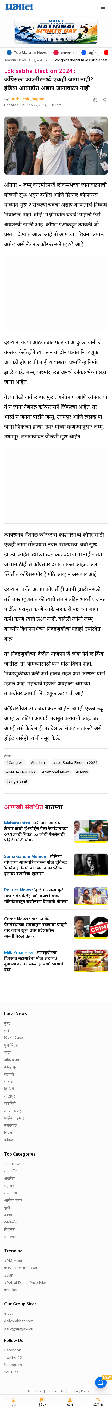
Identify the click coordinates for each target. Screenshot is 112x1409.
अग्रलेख (9, 1178)
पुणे (6, 1030)
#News (82, 771)
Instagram (13, 1364)
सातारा (8, 1081)
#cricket (11, 1289)
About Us (34, 1391)
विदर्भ (8, 1132)
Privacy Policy (80, 1391)
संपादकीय (11, 1171)
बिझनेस (9, 1229)
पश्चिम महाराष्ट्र (14, 1117)
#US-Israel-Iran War (21, 1267)
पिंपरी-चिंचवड (13, 1037)
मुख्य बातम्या (41, 60)
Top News (12, 1163)
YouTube (11, 1371)
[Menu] (103, 7)
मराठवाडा (10, 1125)
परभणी (9, 1074)
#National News (56, 771)
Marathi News (15, 60)
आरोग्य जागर (13, 1200)
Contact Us (55, 1391)
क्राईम (8, 1214)
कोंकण (9, 1139)
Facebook (12, 1350)
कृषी (7, 1207)
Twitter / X (13, 1357)
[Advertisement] (43, 292)
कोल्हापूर (10, 1066)
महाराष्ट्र (9, 1185)
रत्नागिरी (10, 1103)
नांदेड (7, 1052)
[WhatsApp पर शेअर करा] (95, 100)
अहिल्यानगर (12, 1059)
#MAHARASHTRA (21, 771)
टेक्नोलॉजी (11, 1222)
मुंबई (7, 1023)
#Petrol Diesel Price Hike (25, 1282)
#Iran (8, 1275)
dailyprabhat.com (18, 1320)
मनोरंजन (10, 1236)
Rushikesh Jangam (28, 98)
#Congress (15, 762)
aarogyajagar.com (19, 1328)
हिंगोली (9, 1088)
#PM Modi (13, 1260)
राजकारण (11, 1192)
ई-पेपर (8, 1313)
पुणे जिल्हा (11, 1045)
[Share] (104, 100)
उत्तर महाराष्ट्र (13, 1110)
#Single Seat (16, 781)
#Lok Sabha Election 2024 (75, 762)
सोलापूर (9, 1096)
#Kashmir (39, 762)
